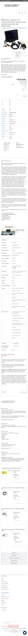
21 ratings (15, 534)
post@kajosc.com (6, 444)
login (4, 354)
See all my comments (16, 453)
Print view (13, 349)
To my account (3, 609)
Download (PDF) (16, 343)
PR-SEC (4, 453)
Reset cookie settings (4, 626)
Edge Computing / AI (4, 598)
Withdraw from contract (13, 626)
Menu (3, 12)
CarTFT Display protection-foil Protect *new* (11, 468)
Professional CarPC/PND (5, 596)
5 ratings (12, 84)
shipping (25, 80)
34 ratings (15, 513)
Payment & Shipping (4, 583)
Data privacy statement (5, 589)
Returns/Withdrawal (4, 587)
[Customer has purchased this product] (14, 425)
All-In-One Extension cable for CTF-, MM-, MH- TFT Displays (13, 509)
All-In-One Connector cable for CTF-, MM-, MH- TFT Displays (13, 488)
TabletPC (2, 600)
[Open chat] (25, 633)
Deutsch (24, 0)
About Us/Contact (4, 581)
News (2, 578)
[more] (5, 74)
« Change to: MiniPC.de (5, 0)
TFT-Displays (3, 602)
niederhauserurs (5, 425)
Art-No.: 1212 (24, 85)
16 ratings (15, 492)
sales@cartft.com (8, 622)
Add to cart (20, 93)
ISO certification (3, 585)
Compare (24, 96)
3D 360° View (3, 54)
